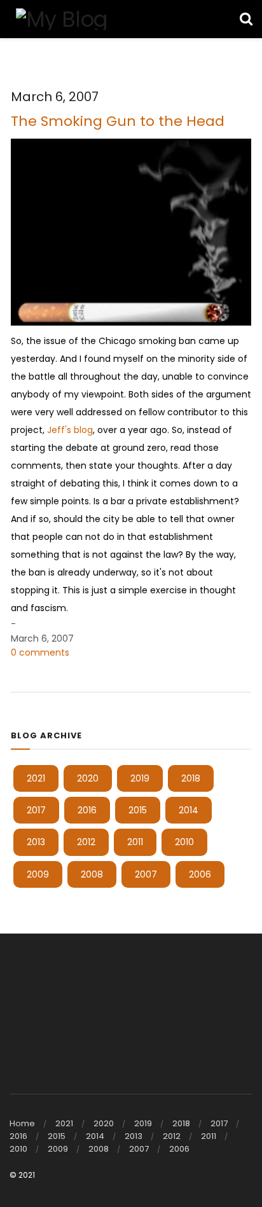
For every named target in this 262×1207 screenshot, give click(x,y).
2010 (184, 842)
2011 (135, 842)
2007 (146, 874)
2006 (200, 874)
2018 (190, 778)
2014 (188, 810)
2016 (87, 810)
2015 (137, 810)
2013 (36, 842)
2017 (36, 810)
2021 (36, 778)
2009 (38, 874)
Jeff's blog (70, 430)
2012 (86, 842)
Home (22, 1123)
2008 (92, 874)
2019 (139, 778)
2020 (88, 778)
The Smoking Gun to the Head (117, 121)
